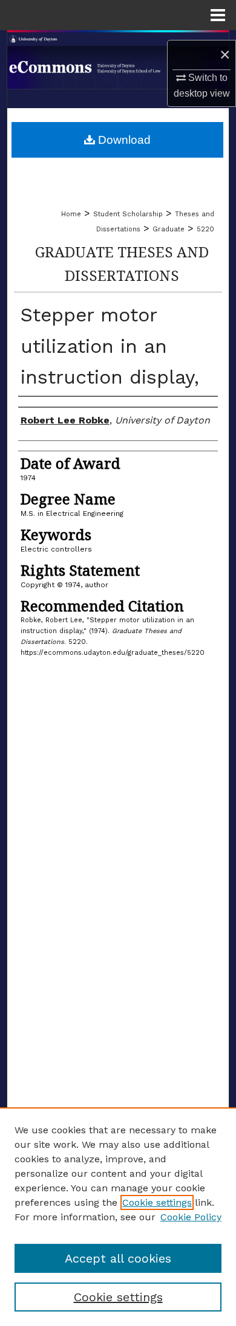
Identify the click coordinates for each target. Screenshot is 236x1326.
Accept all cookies (118, 1258)
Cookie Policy (190, 1217)
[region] (118, 1216)
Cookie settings (157, 1202)
